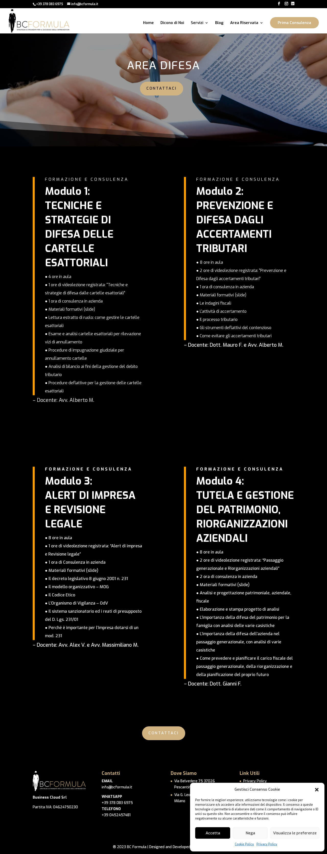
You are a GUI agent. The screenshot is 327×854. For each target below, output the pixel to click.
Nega (250, 833)
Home (148, 23)
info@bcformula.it (117, 787)
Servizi (197, 23)
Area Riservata (244, 23)
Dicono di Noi (172, 23)
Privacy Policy (266, 844)
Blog (219, 23)
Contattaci (161, 88)
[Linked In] (292, 4)
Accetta (213, 833)
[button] (316, 789)
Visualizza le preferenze (295, 833)
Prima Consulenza (294, 22)
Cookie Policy (244, 844)
